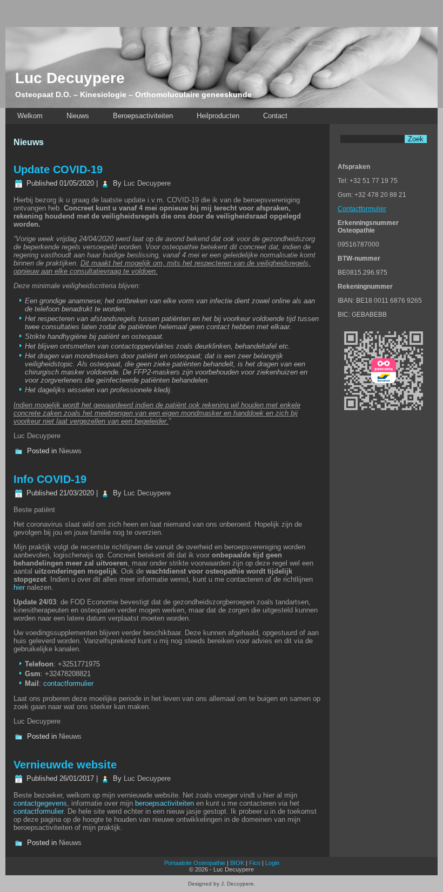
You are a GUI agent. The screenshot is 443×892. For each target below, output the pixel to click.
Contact (275, 116)
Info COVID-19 (50, 479)
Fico (254, 863)
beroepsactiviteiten (164, 803)
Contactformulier (362, 209)
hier (19, 587)
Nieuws (77, 116)
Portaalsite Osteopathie (194, 863)
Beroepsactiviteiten (143, 116)
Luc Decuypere (70, 78)
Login (272, 863)
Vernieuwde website (65, 765)
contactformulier (68, 683)
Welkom (30, 116)
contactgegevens (40, 803)
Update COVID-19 (58, 169)
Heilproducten (218, 116)
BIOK (237, 863)
